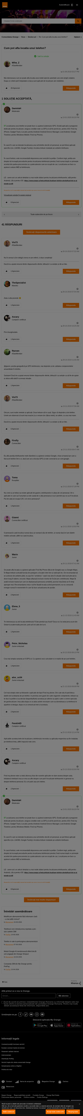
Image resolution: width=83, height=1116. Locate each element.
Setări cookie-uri (8, 1112)
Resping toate (73, 1112)
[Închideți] (79, 1104)
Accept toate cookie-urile (55, 1112)
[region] (41, 1108)
